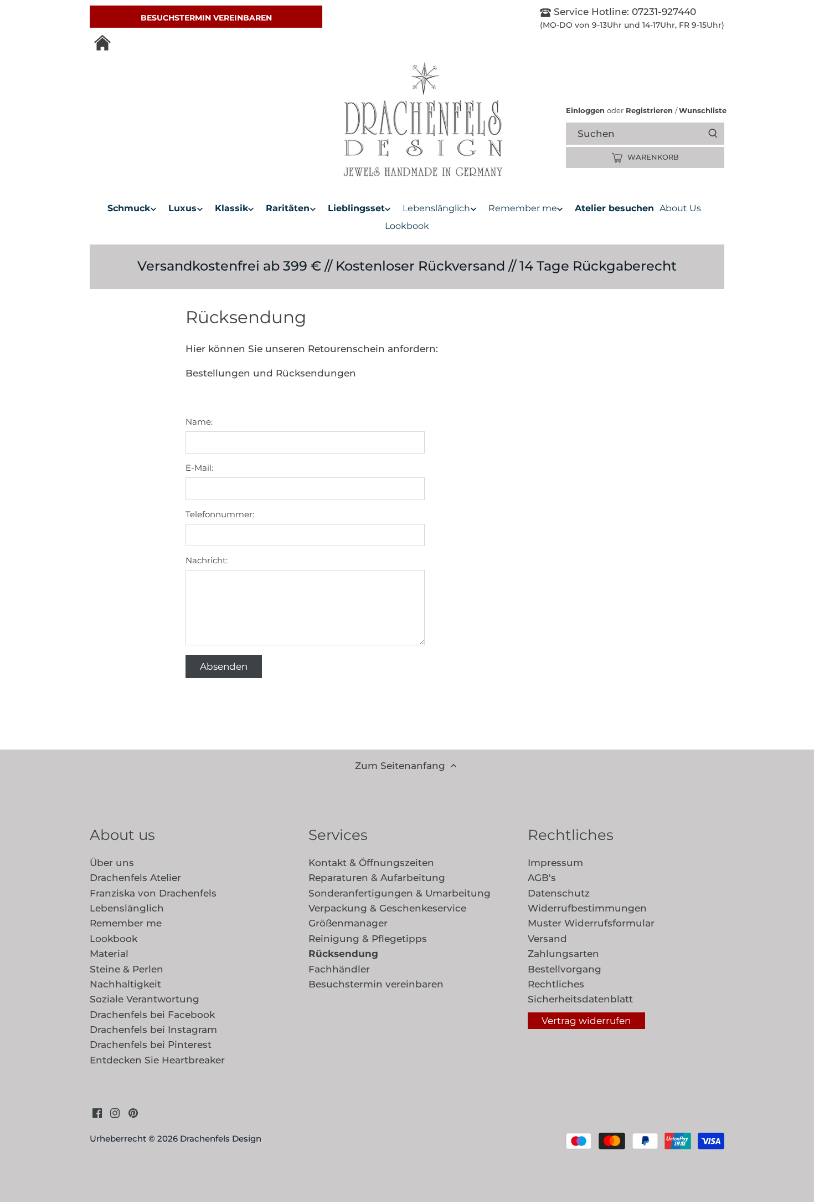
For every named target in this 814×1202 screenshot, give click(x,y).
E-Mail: (199, 468)
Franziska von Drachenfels (153, 893)
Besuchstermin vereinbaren (206, 18)
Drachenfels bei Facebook (152, 1014)
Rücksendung (343, 953)
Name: (199, 422)
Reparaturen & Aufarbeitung (376, 877)
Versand (547, 938)
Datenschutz (559, 893)
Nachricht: (207, 561)
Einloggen (585, 110)
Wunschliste (701, 110)
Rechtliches (556, 984)
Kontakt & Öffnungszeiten (371, 862)
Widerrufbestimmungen (587, 908)
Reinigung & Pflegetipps (367, 938)
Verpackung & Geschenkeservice (387, 908)
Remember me (126, 923)
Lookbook (113, 938)
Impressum (555, 862)
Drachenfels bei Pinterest (151, 1044)
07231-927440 (662, 11)
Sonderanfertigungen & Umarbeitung (399, 893)
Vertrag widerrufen (586, 1020)
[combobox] (654, 133)
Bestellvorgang (564, 969)
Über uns (112, 862)
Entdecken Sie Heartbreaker (157, 1060)
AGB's (542, 877)
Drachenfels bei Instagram (153, 1029)
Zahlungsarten (563, 953)
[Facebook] (97, 1112)
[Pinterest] (133, 1112)
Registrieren (649, 110)
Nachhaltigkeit (125, 984)
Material (109, 953)
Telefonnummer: (220, 514)
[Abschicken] (713, 133)
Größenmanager (348, 923)
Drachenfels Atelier (135, 877)
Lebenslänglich (127, 908)
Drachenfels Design (220, 1138)
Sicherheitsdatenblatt (580, 999)
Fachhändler (339, 969)
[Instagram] (115, 1112)
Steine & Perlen (126, 969)
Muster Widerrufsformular (591, 923)
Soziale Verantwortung (144, 999)
